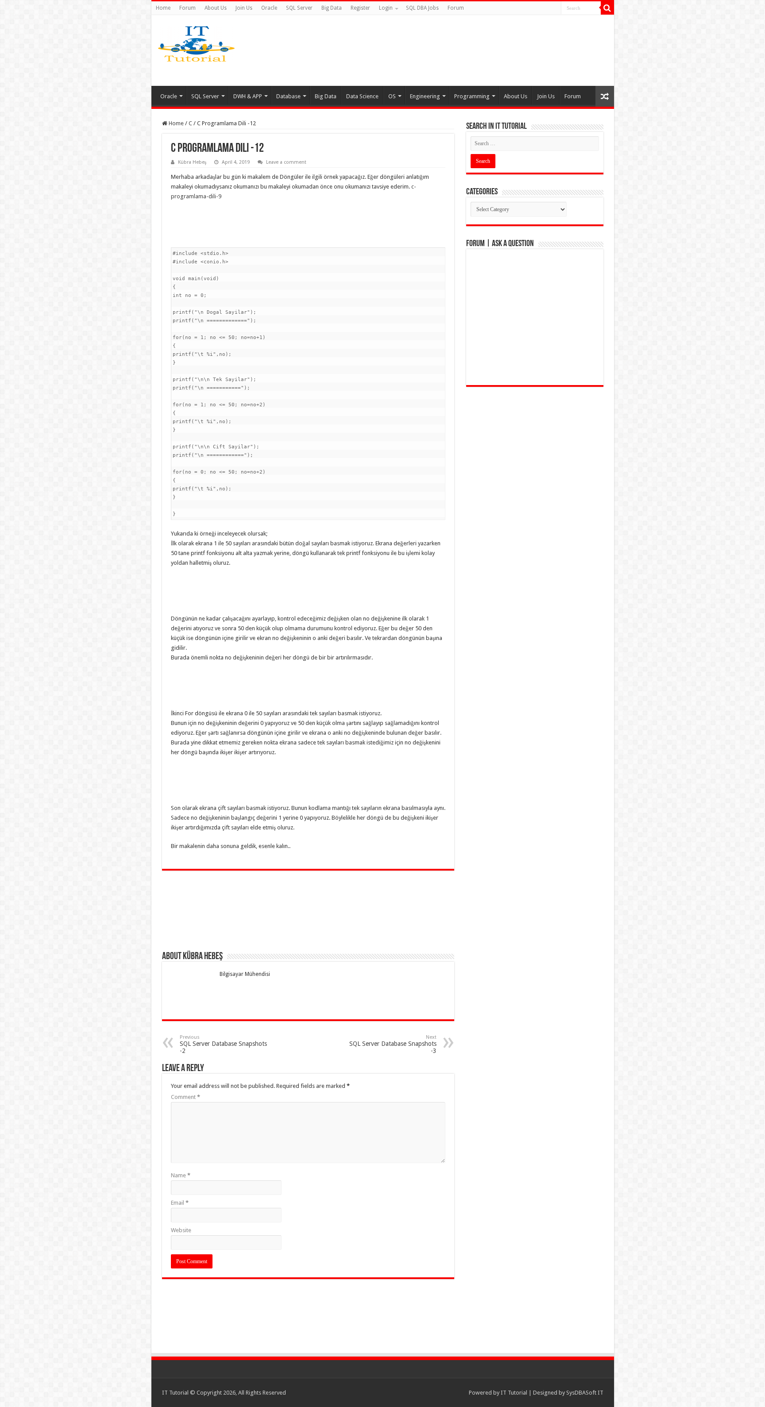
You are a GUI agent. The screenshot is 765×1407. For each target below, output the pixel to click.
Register (360, 8)
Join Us (244, 8)
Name (180, 1175)
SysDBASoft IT (584, 1392)
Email (180, 1202)
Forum (187, 8)
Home (163, 8)
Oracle (269, 8)
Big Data (331, 8)
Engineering (425, 96)
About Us (216, 8)
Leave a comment (286, 162)
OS (392, 96)
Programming (472, 96)
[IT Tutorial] (196, 42)
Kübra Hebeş (192, 162)
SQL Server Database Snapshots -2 (223, 1044)
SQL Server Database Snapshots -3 (393, 1044)
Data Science (362, 96)
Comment (185, 1097)
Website (181, 1230)
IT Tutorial (514, 1392)
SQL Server (299, 8)
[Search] (607, 8)
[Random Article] (604, 96)
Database (288, 96)
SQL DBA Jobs (422, 8)
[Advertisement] (452, 50)
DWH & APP (247, 96)
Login (386, 8)
